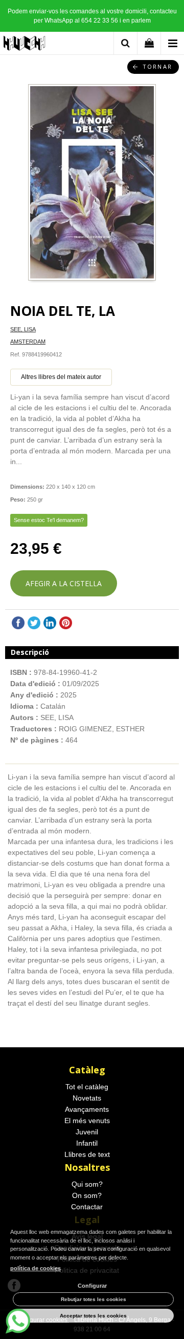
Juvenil (87, 1132)
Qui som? (87, 1184)
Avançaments (87, 1109)
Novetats (87, 1098)
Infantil (87, 1143)
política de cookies (35, 1268)
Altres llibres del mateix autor (61, 377)
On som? (87, 1195)
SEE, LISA (23, 329)
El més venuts (87, 1120)
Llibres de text (87, 1154)
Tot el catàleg (86, 1087)
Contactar (87, 1207)
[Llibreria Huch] (25, 44)
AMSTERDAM (27, 341)
